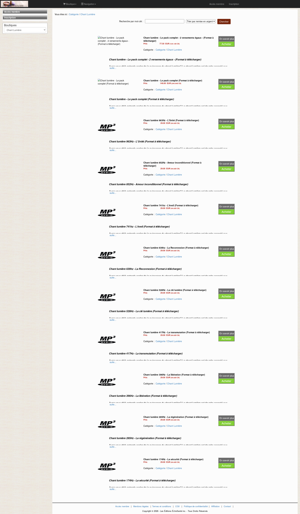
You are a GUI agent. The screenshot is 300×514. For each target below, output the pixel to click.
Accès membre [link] (216, 3)
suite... (113, 67)
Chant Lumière (87, 14)
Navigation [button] (88, 3)
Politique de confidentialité (196, 506)
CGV (177, 506)
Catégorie (74, 14)
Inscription (10, 17)
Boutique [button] (70, 3)
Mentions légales (141, 506)
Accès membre (12, 11)
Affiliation (215, 506)
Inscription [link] (234, 3)
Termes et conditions (161, 506)
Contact (227, 506)
